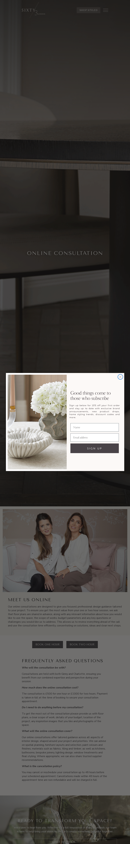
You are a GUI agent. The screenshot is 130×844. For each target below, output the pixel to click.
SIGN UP (94, 448)
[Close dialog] (120, 376)
